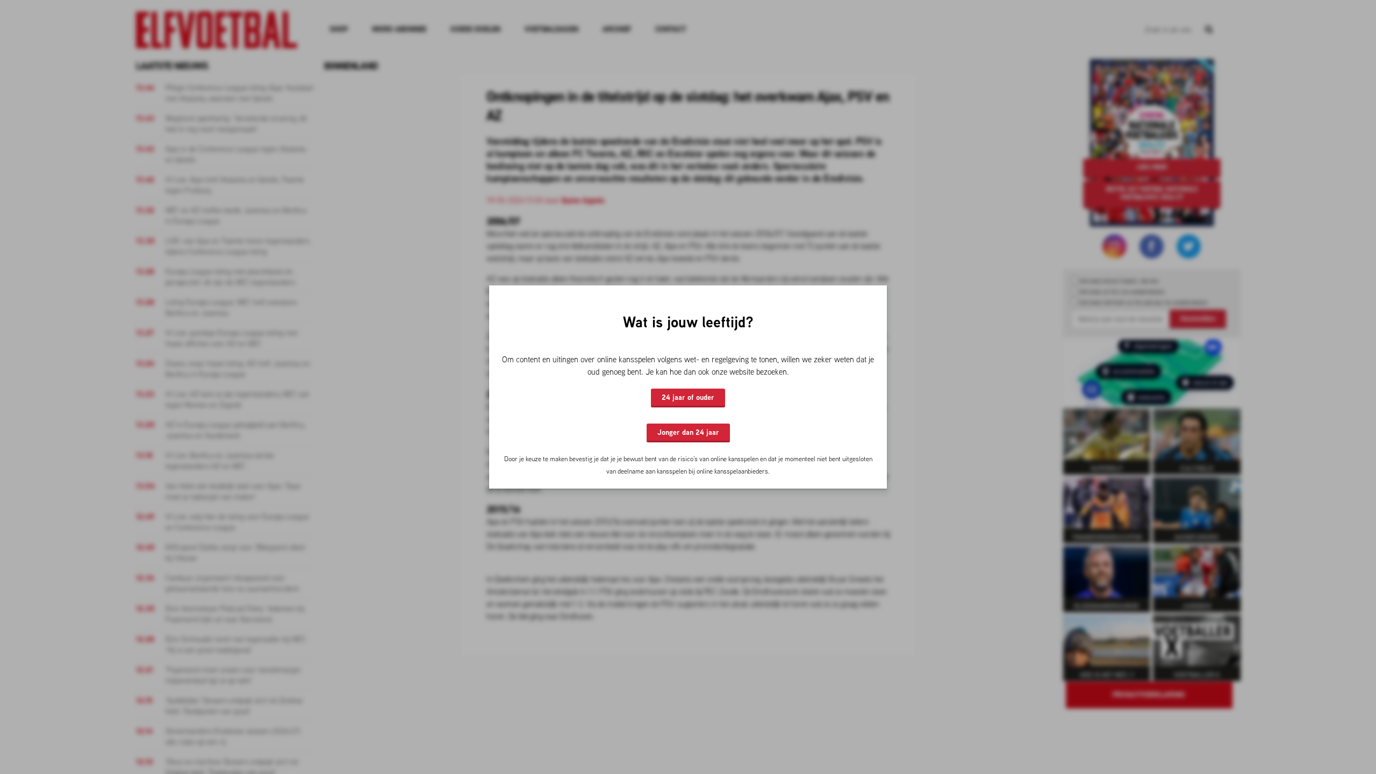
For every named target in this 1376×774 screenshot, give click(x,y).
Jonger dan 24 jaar (688, 432)
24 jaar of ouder (688, 397)
